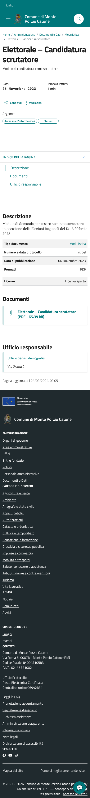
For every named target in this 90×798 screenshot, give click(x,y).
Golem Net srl (26, 788)
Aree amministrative (17, 447)
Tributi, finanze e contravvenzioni (26, 573)
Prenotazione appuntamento (23, 703)
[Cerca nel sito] (79, 19)
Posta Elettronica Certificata (23, 682)
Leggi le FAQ (11, 696)
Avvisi (7, 612)
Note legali (10, 736)
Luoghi (7, 633)
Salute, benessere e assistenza (24, 566)
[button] (11, 5)
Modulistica (77, 243)
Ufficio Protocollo (15, 677)
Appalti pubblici (13, 513)
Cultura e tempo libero (18, 533)
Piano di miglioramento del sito (63, 770)
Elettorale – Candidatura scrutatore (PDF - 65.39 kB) (47, 314)
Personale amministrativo (21, 473)
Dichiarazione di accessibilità (23, 743)
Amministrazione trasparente (23, 723)
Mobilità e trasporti (16, 559)
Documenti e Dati (15, 480)
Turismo (8, 579)
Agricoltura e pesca (16, 493)
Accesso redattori (75, 793)
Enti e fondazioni (14, 460)
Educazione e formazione (20, 539)
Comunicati (11, 605)
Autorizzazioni (13, 519)
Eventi (7, 640)
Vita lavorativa (13, 586)
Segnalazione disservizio (20, 710)
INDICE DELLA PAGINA (19, 157)
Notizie (8, 599)
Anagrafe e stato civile (18, 506)
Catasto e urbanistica (18, 526)
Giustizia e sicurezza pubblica (23, 546)
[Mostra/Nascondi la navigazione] (8, 18)
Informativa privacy (16, 730)
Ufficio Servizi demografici (26, 358)
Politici (7, 467)
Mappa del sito (13, 770)
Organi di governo (15, 440)
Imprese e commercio (18, 553)
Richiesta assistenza (17, 716)
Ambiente (9, 499)
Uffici (6, 453)
